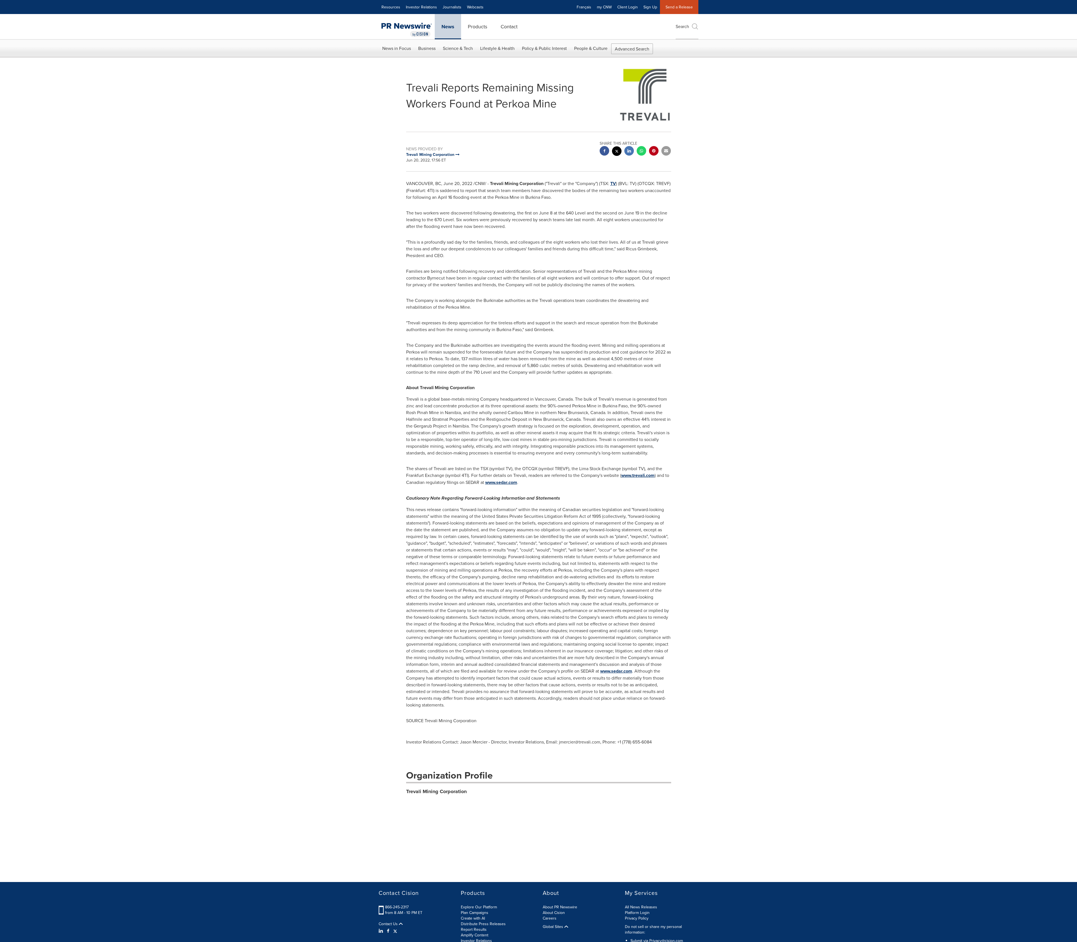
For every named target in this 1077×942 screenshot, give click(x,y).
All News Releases (641, 907)
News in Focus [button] (396, 48)
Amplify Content (474, 935)
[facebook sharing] (604, 151)
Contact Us (389, 924)
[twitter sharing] (617, 151)
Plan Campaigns (474, 912)
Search (682, 26)
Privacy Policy (636, 918)
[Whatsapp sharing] (641, 151)
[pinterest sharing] (654, 151)
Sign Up (650, 7)
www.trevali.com (638, 475)
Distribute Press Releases (483, 924)
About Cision (554, 912)
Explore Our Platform (479, 907)
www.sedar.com (501, 482)
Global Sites (553, 926)
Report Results (474, 929)
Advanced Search (632, 49)
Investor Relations (421, 7)
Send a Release (679, 7)
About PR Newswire (560, 907)
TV (613, 183)
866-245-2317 (397, 907)
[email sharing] (666, 151)
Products (477, 26)
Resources (390, 7)
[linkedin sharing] (629, 151)
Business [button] (427, 48)
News (447, 26)
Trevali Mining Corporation (436, 791)
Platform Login (637, 912)
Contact (509, 26)
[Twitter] (395, 931)
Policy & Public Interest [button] (544, 48)
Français (584, 7)
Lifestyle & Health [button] (497, 48)
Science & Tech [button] (458, 48)
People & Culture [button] (590, 48)
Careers (549, 918)
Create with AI (473, 918)
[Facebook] (388, 931)
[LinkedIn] (382, 931)
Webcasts (475, 7)
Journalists (452, 7)
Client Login (627, 7)
